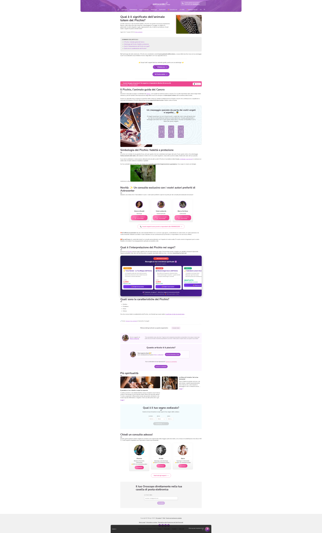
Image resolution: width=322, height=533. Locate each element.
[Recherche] (204, 10)
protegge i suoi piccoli (186, 159)
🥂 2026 (182, 9)
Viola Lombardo (138, 32)
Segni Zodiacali (144, 9)
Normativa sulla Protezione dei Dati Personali (170, 522)
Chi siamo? (159, 518)
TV (201, 9)
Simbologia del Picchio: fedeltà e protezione (136, 44)
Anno (168, 416)
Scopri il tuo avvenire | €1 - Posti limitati (183, 217)
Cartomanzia (133, 9)
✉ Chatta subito (160, 74)
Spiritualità (162, 9)
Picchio (130, 251)
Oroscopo (124, 9)
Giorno (151, 416)
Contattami (139, 467)
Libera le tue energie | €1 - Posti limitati (161, 217)
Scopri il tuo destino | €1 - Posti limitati (139, 217)
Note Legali (142, 522)
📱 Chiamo (197, 84)
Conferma (159, 424)
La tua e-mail (148, 495)
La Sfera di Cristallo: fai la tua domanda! (188, 378)
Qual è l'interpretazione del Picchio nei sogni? (137, 46)
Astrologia (154, 9)
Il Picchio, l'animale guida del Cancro (134, 42)
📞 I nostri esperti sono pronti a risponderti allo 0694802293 (160, 226)
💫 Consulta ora (172, 9)
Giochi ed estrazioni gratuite (174, 518)
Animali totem (176, 328)
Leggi (122, 400)
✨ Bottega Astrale (192, 9)
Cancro (148, 93)
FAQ (164, 518)
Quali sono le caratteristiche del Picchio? (135, 48)
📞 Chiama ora (160, 67)
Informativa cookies (151, 522)
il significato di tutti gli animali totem (174, 314)
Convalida (161, 503)
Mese (158, 416)
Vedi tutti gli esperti (160, 475)
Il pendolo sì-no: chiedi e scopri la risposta (134, 390)
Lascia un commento (161, 366)
